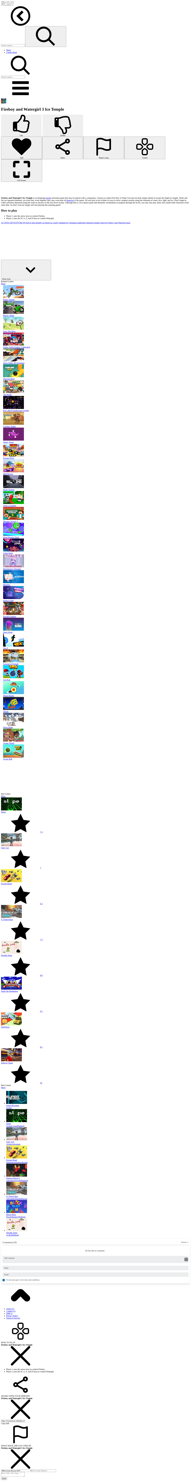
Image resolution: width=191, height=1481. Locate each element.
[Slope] (98, 1116)
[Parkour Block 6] (98, 1170)
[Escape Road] (98, 1152)
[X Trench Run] (98, 1188)
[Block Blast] (98, 1206)
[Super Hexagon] (98, 1097)
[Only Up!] (98, 1134)
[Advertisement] (95, 187)
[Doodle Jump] (98, 1225)
